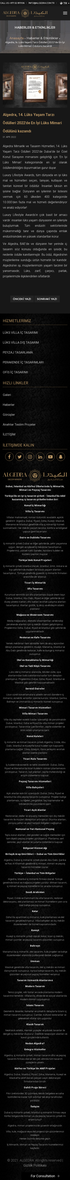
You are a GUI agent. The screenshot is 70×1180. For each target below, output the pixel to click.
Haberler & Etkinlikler (42, 38)
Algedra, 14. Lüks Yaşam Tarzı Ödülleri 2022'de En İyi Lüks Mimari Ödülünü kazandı (32, 122)
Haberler (9, 405)
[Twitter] (19, 456)
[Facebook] (9, 456)
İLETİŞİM (9, 434)
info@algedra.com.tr (42, 3)
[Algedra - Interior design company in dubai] (25, 13)
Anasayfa (17, 38)
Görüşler (9, 414)
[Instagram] (30, 456)
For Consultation (43, 1176)
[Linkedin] (40, 456)
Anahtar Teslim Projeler (19, 424)
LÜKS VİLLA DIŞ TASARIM (21, 342)
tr (65, 3)
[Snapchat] (61, 456)
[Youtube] (50, 456)
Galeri (7, 395)
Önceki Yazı (22, 299)
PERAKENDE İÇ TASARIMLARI (23, 362)
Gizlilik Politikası (35, 1165)
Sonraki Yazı (47, 299)
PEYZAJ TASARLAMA (18, 352)
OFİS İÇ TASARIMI (15, 372)
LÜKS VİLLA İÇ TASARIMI (20, 332)
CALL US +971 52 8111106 (12, 3)
